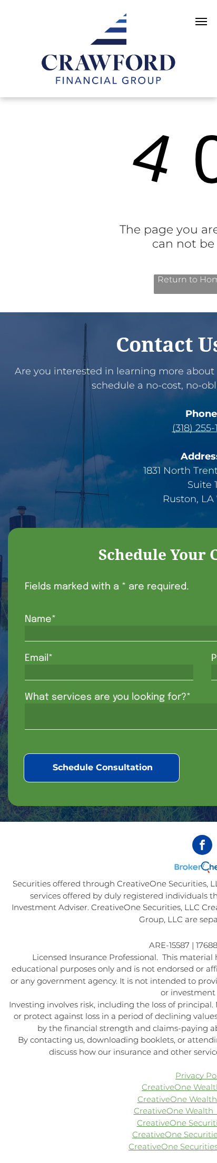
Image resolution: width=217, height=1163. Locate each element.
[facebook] (202, 846)
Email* (39, 658)
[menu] (201, 21)
